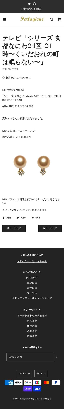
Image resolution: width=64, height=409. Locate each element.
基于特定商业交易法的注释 (32, 316)
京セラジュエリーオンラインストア (32, 298)
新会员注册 (32, 278)
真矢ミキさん (39, 210)
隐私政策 (32, 321)
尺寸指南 (32, 288)
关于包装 (32, 293)
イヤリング (15, 210)
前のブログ (14, 228)
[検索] (51, 19)
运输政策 (32, 331)
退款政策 (32, 336)
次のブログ (50, 228)
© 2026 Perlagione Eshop (23, 398)
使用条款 (32, 326)
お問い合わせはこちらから (32, 261)
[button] (24, 373)
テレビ (26, 210)
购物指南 (32, 283)
